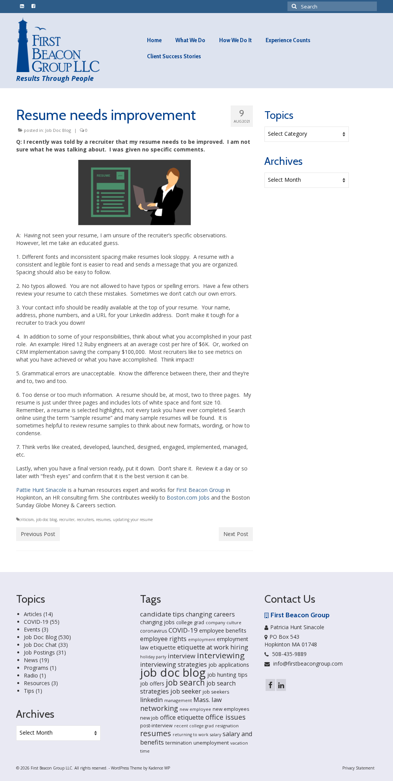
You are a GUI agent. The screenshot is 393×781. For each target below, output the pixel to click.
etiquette (163, 647)
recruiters (85, 519)
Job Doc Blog (58, 130)
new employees (231, 708)
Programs (36, 667)
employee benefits (222, 630)
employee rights (163, 639)
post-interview (156, 725)
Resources (37, 683)
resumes (103, 519)
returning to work (190, 734)
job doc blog (46, 519)
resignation (227, 725)
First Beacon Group (200, 489)
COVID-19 (36, 621)
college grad (190, 622)
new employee (195, 709)
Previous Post (38, 534)
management (178, 700)
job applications (228, 664)
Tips (29, 690)
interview (181, 655)
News (31, 660)
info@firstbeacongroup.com (307, 663)
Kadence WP (159, 768)
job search (185, 682)
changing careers (210, 614)
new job (149, 717)
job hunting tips (227, 674)
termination (178, 743)
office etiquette (182, 717)
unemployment (211, 742)
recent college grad (194, 725)
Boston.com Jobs (188, 497)
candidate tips (162, 614)
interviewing (220, 655)
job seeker (185, 691)
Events (32, 629)
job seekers (216, 692)
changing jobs (157, 622)
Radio (31, 675)
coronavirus (153, 631)
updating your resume (133, 519)
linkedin (151, 700)
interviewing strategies (173, 664)
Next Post (235, 534)
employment (201, 639)
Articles (33, 614)
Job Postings (39, 652)
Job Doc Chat (40, 644)
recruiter (66, 519)
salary (215, 734)
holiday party (153, 656)
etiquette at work (203, 647)
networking (159, 708)
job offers (152, 683)
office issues (225, 717)
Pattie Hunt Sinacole (41, 489)
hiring (239, 647)
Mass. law (207, 699)
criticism (26, 519)
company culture (223, 622)
